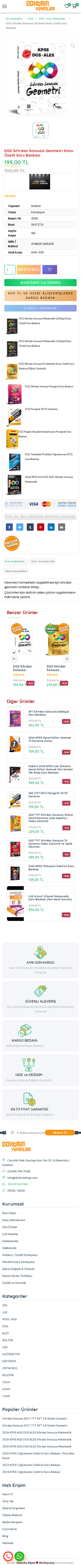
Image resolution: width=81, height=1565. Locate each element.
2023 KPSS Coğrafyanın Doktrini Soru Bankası (31, 1465)
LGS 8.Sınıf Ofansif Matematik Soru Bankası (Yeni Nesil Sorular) (50, 898)
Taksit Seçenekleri (16, 571)
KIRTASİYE (9, 1361)
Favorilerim (9, 1529)
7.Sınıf (6, 1396)
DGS (30, 18)
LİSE (5, 1347)
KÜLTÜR (7, 1340)
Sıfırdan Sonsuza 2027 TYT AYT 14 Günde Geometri (34, 1418)
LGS (4, 1312)
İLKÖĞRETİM (11, 1354)
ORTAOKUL (10, 1368)
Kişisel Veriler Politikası (17, 1275)
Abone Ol (60, 1132)
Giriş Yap (8, 1501)
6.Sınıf (6, 1389)
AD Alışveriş (46, 1562)
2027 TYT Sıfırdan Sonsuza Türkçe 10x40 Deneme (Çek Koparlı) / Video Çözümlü (50, 818)
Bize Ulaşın (9, 1213)
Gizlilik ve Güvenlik (14, 1282)
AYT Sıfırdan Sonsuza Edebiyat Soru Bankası (48, 713)
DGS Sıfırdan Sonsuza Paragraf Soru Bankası (49, 386)
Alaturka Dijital (25, 1562)
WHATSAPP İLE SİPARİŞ (40, 283)
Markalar (8, 1543)
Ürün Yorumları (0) (42, 561)
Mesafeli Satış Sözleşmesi (18, 1262)
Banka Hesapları (12, 1522)
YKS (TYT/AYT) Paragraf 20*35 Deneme (48, 794)
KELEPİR (8, 1375)
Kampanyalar (10, 1241)
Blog (5, 1536)
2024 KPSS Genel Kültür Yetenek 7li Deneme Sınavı (49, 739)
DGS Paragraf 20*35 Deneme (41, 409)
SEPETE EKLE (29, 269)
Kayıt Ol (7, 1494)
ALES (5, 1333)
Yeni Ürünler (10, 1227)
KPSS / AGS (9, 1319)
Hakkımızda (9, 1248)
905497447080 (18, 1184)
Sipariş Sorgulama (13, 1508)
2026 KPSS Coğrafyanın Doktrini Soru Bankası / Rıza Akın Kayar (38, 1456)
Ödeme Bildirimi (12, 1515)
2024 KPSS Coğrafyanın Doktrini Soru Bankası (31, 1471)
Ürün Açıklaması (14, 561)
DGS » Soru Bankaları (52, 18)
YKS (4, 1305)
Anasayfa (16, 18)
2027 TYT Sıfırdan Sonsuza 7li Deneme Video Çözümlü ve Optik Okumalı (50, 844)
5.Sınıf (6, 1382)
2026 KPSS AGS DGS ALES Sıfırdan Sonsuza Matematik (63, 668)
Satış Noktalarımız (13, 1220)
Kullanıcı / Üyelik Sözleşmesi (19, 1255)
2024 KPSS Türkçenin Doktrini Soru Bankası (51, 867)
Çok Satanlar (10, 1234)
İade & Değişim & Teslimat (18, 1268)
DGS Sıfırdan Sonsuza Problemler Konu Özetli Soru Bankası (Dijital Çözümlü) (28, 668)
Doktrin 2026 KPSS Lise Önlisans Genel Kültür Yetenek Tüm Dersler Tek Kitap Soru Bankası (50, 769)
